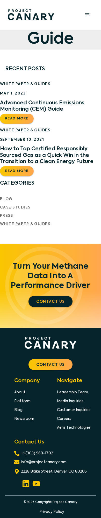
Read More (18, 120)
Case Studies (15, 207)
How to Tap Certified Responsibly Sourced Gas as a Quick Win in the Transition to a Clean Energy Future (46, 155)
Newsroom (24, 419)
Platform (22, 401)
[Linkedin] (26, 483)
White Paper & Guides (25, 84)
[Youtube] (36, 483)
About (19, 392)
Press (6, 216)
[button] (50, 301)
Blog (6, 199)
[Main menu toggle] (87, 15)
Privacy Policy (51, 512)
